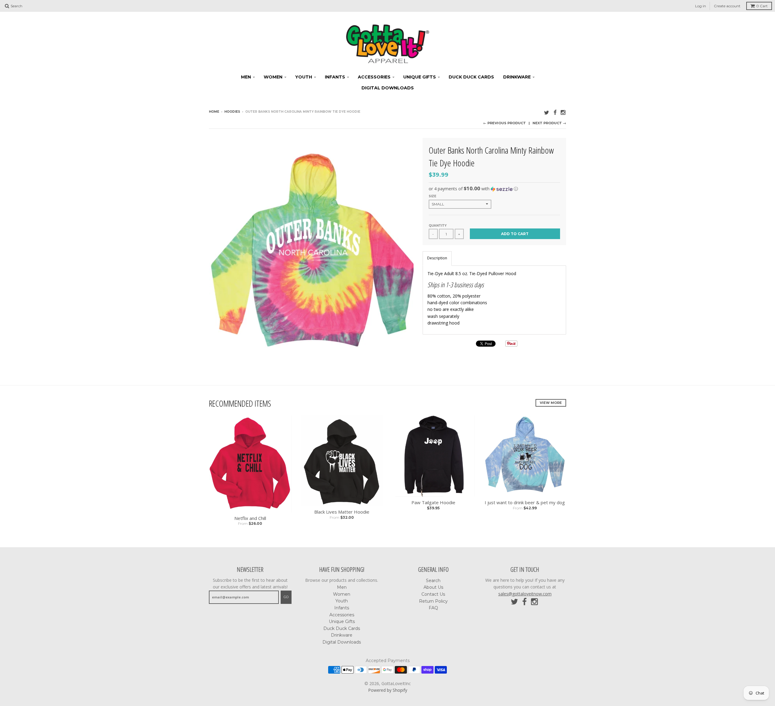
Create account (727, 6)
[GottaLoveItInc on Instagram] (563, 112)
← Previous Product (504, 123)
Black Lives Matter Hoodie (341, 512)
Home (214, 112)
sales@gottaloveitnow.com (525, 594)
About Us (433, 587)
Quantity (438, 226)
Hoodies (232, 112)
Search (433, 580)
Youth (303, 77)
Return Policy (433, 601)
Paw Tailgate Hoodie (433, 502)
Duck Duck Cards (471, 77)
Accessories (374, 77)
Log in (700, 6)
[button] (494, 189)
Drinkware (517, 77)
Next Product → (549, 123)
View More (551, 403)
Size (432, 196)
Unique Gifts (419, 77)
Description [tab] (437, 258)
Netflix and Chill (250, 518)
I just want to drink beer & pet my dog (525, 502)
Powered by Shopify (387, 690)
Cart (762, 6)
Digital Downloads (387, 88)
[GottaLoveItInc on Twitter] (546, 112)
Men (246, 77)
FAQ (433, 608)
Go (286, 597)
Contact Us (433, 594)
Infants (335, 77)
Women (273, 77)
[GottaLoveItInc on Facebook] (554, 112)
